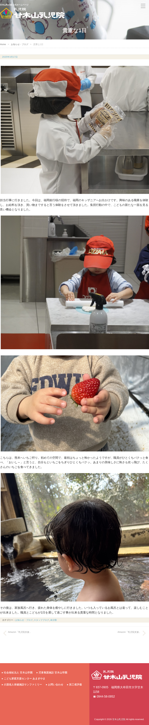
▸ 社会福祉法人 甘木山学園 (17, 672)
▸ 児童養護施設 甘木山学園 (52, 672)
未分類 (53, 620)
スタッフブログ (41, 620)
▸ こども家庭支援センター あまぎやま (23, 678)
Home (3, 44)
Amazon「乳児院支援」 (19, 632)
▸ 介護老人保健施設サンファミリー (22, 684)
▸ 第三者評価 (74, 684)
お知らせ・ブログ (19, 44)
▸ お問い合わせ (54, 684)
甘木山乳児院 (118, 719)
